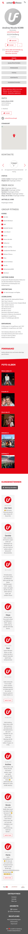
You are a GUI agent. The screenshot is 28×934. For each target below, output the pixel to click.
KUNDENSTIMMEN (14, 82)
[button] (3, 165)
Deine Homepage (15, 911)
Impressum (14, 923)
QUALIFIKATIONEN (14, 63)
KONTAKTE (14, 77)
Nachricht (13, 40)
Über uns (14, 901)
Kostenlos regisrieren (14, 93)
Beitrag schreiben (11, 487)
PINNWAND (14, 68)
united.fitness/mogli (11, 118)
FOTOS (14, 73)
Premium (14, 909)
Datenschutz (14, 921)
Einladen (14, 897)
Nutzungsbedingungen (14, 919)
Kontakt (11, 45)
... (19, 45)
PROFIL (14, 58)
